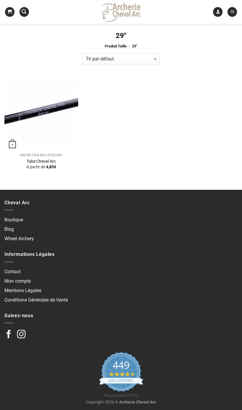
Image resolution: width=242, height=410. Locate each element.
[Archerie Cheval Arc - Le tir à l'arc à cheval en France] (121, 12)
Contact (12, 271)
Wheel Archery (19, 238)
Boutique (13, 220)
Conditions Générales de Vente (36, 300)
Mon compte (17, 281)
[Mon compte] (218, 12)
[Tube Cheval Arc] (41, 113)
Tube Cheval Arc (41, 161)
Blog (9, 229)
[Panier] (9, 12)
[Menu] (232, 12)
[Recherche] (24, 12)
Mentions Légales (22, 290)
